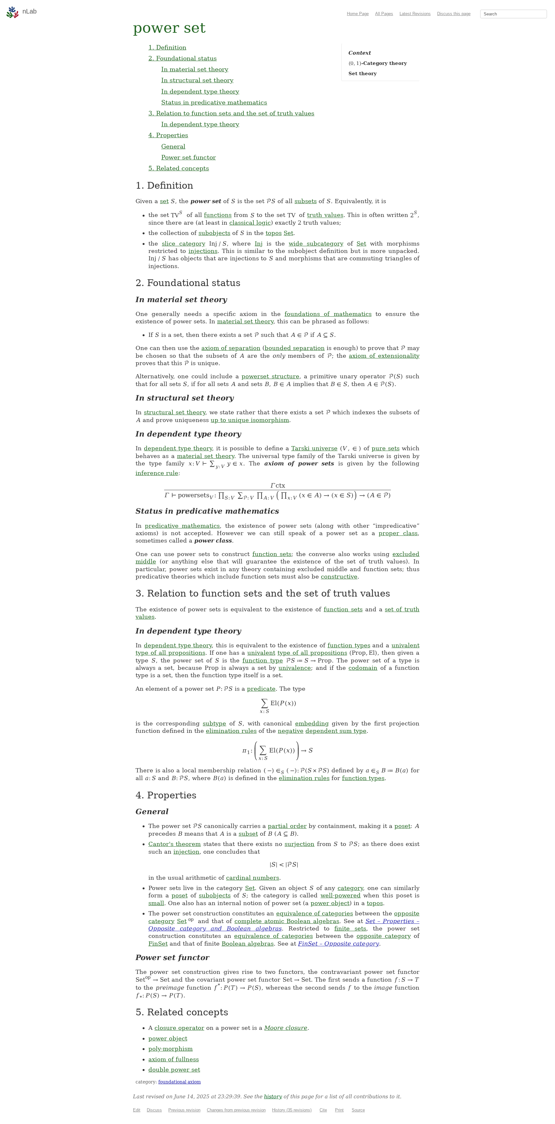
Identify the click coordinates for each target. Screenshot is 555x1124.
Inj (259, 243)
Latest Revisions (415, 13)
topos (274, 232)
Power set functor (188, 157)
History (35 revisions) (292, 1110)
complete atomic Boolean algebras (286, 921)
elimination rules (231, 730)
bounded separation (295, 348)
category (350, 888)
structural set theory (174, 412)
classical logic (250, 222)
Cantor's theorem (174, 844)
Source (358, 1110)
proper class (398, 533)
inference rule (157, 473)
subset (248, 833)
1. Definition (167, 47)
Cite (323, 1110)
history (273, 1096)
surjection (299, 844)
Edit (136, 1110)
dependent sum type (335, 730)
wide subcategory (316, 243)
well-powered (341, 895)
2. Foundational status (182, 58)
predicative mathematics (182, 525)
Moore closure (285, 1027)
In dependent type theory (200, 91)
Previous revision (184, 1110)
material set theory (245, 321)
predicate (261, 688)
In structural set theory (197, 80)
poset (402, 826)
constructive (339, 576)
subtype (214, 723)
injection (186, 851)
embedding (312, 723)
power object (330, 903)
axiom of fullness (173, 1059)
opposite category (384, 935)
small (156, 903)
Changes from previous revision (236, 1110)
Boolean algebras (248, 943)
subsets (306, 201)
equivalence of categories (314, 913)
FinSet (158, 943)
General (173, 146)
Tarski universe (314, 448)
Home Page (358, 13)
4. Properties (168, 135)
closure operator (179, 1027)
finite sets (350, 928)
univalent (405, 645)
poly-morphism (170, 1048)
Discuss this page (454, 13)
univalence (294, 667)
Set (288, 232)
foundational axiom (179, 1081)
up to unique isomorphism (250, 420)
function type (262, 660)
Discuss (154, 1110)
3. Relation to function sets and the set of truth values (231, 113)
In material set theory (194, 69)
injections (203, 250)
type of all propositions (170, 652)
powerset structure (270, 376)
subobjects (214, 232)
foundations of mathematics (328, 313)
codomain (362, 667)
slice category (183, 243)
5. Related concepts (178, 168)
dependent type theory (178, 448)
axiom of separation (230, 348)
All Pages (384, 13)
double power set (174, 1069)
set (164, 201)
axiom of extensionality (384, 355)
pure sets (386, 448)
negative (291, 730)
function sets (272, 554)
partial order (287, 826)
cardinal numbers (252, 877)
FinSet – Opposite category (338, 943)
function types (349, 645)
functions (218, 215)
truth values (325, 215)
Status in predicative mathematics (214, 102)
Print (339, 1110)
